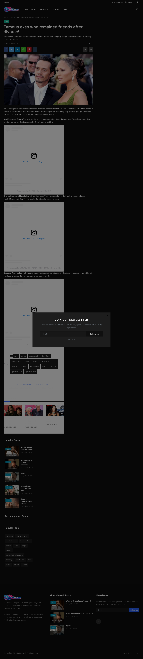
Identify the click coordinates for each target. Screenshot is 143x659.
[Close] (107, 315)
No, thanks (71, 339)
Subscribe (94, 334)
